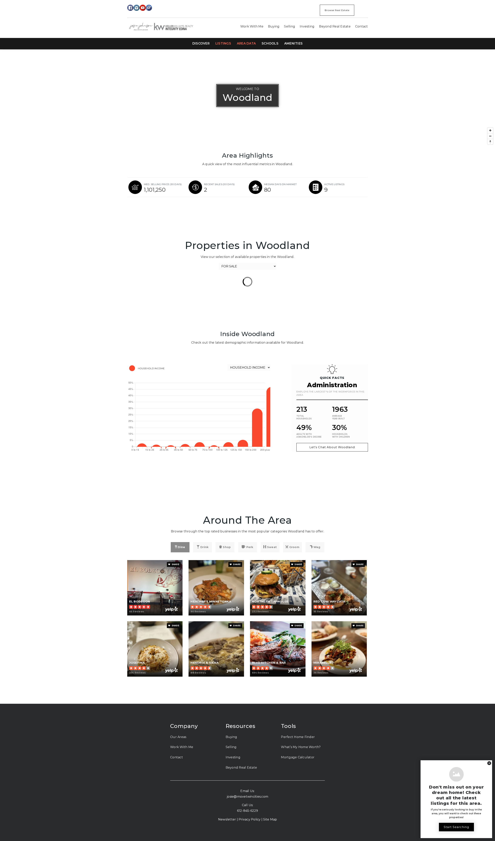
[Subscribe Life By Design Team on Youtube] (143, 7)
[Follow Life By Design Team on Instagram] (136, 7)
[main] (247, 377)
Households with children (341, 435)
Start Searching (456, 827)
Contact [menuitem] (361, 26)
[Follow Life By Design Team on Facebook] (130, 7)
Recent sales (219, 184)
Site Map (270, 819)
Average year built (338, 417)
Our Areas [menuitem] (178, 737)
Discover (201, 43)
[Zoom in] (490, 130)
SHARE (175, 564)
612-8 (241, 811)
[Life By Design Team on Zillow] (149, 7)
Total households (304, 417)
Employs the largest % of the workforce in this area (330, 393)
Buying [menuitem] (274, 26)
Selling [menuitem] (289, 26)
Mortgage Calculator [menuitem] (297, 757)
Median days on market (280, 184)
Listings (223, 43)
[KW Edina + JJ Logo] (161, 26)
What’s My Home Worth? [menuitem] (301, 747)
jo (228, 796)
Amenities (293, 43)
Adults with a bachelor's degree (309, 435)
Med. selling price (163, 184)
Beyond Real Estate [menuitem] (335, 26)
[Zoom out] (490, 136)
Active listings (334, 184)
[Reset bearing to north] (490, 141)
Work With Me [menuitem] (251, 26)
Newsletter (227, 819)
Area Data (246, 43)
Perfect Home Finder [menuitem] (298, 737)
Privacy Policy (250, 819)
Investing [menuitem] (307, 26)
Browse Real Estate (337, 10)
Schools (270, 43)
